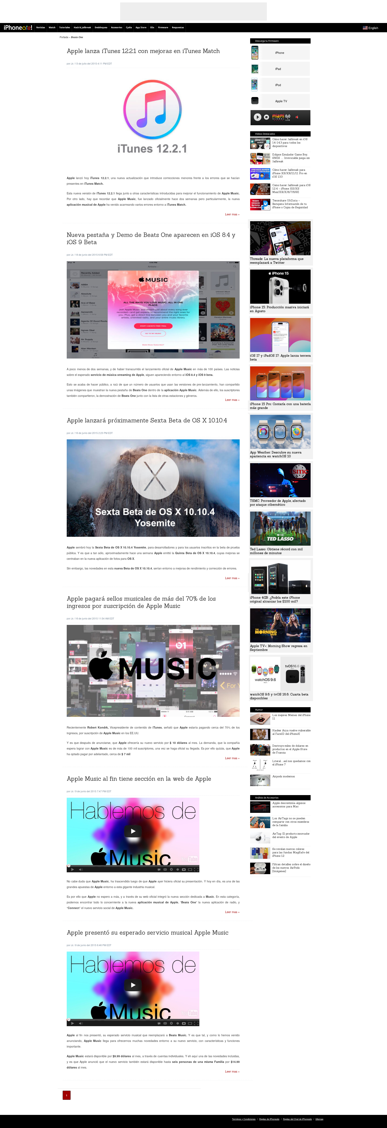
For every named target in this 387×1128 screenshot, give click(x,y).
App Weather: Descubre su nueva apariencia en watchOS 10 (276, 454)
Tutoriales (64, 27)
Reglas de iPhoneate (269, 1119)
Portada (64, 37)
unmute (297, 117)
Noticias (40, 27)
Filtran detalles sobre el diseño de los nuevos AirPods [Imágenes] (291, 868)
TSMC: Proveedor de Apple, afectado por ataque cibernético (278, 503)
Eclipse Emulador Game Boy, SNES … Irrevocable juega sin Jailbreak (291, 158)
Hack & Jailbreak (82, 27)
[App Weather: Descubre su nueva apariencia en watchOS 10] (280, 448)
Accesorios (116, 27)
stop (266, 117)
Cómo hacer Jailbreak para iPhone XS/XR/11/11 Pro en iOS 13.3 (289, 173)
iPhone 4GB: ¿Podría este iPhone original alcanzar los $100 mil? (275, 599)
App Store (141, 27)
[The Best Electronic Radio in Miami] (277, 117)
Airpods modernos (283, 776)
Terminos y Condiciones (244, 1119)
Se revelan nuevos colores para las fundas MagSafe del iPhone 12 (290, 852)
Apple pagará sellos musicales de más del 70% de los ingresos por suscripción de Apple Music (141, 602)
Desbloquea (101, 27)
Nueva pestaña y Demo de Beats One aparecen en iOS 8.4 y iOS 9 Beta (151, 238)
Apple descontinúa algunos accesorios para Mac (289, 804)
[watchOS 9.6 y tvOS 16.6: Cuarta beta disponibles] (280, 690)
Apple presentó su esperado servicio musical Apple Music (147, 932)
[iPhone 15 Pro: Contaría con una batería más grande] (280, 399)
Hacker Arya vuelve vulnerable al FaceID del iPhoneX (291, 732)
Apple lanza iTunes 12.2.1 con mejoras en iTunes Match (143, 51)
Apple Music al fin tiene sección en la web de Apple (139, 778)
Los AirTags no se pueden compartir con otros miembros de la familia (290, 822)
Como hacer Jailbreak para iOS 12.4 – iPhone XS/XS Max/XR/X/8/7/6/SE (291, 188)
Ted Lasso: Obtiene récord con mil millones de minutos (276, 551)
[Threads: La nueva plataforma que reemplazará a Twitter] (280, 254)
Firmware (163, 27)
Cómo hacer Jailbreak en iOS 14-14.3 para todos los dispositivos (290, 143)
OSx (152, 27)
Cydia (129, 27)
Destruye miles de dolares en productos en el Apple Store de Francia (290, 749)
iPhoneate (18, 27)
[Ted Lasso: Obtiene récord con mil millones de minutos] (280, 544)
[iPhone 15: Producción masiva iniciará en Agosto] (280, 302)
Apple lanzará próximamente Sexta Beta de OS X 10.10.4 (147, 420)
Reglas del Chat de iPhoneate (297, 1119)
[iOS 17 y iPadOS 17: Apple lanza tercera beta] (280, 351)
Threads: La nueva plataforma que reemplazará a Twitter (277, 261)
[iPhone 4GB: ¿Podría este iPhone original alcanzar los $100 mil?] (280, 593)
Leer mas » (232, 214)
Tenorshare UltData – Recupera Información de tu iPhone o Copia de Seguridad (290, 204)
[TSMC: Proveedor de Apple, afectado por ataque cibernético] (280, 496)
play (258, 117)
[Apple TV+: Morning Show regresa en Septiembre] (280, 641)
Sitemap (319, 1119)
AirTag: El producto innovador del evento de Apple (291, 835)
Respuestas (178, 27)
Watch (52, 27)
